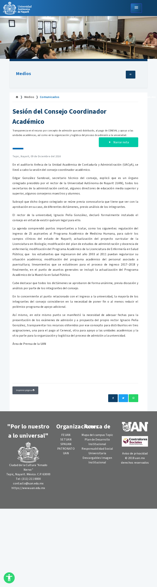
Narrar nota (121, 142)
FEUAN (66, 435)
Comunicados (49, 97)
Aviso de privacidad (135, 453)
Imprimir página (24, 390)
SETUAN (66, 439)
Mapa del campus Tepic (97, 435)
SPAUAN (66, 444)
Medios (23, 73)
